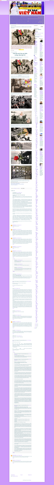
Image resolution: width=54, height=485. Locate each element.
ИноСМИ (35, 84)
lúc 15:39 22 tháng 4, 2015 (18, 460)
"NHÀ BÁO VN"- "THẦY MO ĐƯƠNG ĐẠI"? (36, 186)
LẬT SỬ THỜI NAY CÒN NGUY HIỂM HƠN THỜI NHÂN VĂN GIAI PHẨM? (19, 18)
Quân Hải (14, 321)
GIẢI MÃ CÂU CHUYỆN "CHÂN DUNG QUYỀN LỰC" (41, 124)
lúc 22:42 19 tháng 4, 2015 (18, 246)
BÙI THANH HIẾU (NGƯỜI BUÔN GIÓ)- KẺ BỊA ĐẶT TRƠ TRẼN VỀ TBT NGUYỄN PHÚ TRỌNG (41, 90)
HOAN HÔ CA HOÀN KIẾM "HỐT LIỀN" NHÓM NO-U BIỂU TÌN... (36, 153)
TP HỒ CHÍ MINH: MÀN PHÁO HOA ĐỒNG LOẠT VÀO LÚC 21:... (36, 147)
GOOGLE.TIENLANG (21, 3)
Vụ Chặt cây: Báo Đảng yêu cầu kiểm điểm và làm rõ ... (36, 248)
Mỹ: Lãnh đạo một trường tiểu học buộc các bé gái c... (36, 210)
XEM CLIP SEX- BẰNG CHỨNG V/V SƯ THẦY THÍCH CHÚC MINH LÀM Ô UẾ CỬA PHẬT (41, 63)
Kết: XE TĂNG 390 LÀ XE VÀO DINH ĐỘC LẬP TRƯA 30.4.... (36, 263)
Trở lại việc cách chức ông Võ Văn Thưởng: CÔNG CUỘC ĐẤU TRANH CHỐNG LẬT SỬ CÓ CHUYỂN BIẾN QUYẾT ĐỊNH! (24, 17)
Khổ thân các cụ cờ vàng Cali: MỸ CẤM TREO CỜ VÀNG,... (36, 239)
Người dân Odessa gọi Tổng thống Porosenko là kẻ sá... (36, 244)
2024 (35, 101)
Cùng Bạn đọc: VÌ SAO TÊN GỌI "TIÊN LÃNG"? (15, 16)
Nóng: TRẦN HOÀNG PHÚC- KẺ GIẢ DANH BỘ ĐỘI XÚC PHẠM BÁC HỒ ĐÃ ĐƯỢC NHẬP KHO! (41, 153)
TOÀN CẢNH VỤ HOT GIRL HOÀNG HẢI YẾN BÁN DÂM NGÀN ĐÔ (41, 76)
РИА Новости (35, 62)
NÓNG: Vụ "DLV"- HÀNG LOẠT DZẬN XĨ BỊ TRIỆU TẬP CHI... (36, 292)
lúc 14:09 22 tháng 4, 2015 (19, 455)
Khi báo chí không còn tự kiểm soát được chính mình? (36, 259)
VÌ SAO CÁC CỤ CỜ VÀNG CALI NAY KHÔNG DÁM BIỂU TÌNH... (36, 181)
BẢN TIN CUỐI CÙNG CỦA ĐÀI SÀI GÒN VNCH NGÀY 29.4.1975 (36, 286)
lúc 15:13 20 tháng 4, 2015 (18, 321)
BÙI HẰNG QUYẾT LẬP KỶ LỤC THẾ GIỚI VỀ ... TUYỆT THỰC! (36, 136)
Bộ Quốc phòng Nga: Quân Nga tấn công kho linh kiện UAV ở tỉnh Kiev (35, 45)
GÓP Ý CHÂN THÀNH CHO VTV (36, 206)
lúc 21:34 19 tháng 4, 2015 (19, 192)
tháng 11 (36, 113)
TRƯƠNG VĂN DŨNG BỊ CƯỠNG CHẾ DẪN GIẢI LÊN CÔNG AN (36, 253)
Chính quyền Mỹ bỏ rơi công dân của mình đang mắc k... (36, 219)
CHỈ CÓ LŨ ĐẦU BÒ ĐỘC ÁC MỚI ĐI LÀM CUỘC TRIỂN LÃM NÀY (36, 201)
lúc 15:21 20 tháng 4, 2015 (18, 330)
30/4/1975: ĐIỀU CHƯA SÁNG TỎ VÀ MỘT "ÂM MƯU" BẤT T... (36, 298)
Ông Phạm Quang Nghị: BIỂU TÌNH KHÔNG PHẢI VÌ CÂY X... (36, 307)
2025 (35, 100)
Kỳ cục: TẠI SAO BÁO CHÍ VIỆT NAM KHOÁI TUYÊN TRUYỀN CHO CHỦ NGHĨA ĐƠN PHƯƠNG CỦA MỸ (29, 23)
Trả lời (13, 235)
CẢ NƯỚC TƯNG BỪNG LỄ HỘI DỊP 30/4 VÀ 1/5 (36, 141)
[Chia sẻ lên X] (22, 188)
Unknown (14, 460)
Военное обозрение (35, 68)
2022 (35, 103)
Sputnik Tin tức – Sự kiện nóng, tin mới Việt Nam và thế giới (35, 42)
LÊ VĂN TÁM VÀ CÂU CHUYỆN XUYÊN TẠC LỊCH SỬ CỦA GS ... (36, 229)
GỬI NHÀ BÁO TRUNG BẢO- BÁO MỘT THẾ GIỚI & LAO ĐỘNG (36, 313)
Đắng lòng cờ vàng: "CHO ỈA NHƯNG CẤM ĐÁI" (36, 191)
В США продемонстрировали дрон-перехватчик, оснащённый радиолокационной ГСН (35, 71)
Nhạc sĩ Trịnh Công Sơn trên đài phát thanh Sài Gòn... (36, 272)
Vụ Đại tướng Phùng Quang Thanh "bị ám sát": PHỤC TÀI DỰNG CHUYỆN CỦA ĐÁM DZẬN (41, 138)
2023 (35, 102)
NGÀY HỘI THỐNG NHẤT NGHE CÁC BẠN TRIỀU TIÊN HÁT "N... (36, 126)
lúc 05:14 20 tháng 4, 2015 (17, 288)
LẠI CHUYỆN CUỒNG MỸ (13, 23)
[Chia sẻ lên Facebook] (23, 188)
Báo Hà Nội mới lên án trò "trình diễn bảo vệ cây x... (36, 131)
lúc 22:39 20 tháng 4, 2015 (19, 267)
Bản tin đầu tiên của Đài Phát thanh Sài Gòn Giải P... (36, 282)
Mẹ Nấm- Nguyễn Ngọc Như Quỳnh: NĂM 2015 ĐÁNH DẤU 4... (36, 234)
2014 (35, 327)
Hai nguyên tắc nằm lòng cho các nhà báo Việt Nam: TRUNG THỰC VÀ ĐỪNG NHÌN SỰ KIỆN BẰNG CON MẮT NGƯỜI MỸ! (24, 22)
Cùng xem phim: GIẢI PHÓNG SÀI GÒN (36, 302)
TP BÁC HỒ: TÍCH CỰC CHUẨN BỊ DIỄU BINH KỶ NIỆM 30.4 (36, 195)
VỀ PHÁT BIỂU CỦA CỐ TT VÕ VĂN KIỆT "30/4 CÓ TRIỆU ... (36, 159)
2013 (35, 328)
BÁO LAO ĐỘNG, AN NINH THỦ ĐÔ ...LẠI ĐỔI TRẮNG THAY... (36, 175)
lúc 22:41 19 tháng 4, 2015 (18, 229)
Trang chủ (37, 32)
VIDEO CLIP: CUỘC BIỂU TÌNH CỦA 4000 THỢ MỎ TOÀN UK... (36, 165)
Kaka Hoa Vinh (14, 455)
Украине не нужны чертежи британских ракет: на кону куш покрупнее (35, 86)
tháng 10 (36, 115)
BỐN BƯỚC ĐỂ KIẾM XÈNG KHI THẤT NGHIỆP (36, 170)
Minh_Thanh (14, 229)
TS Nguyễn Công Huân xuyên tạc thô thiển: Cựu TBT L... (36, 223)
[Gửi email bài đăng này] (21, 188)
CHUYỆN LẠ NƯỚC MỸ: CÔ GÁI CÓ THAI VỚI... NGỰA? (41, 166)
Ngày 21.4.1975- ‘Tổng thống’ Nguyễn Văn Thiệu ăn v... (36, 277)
